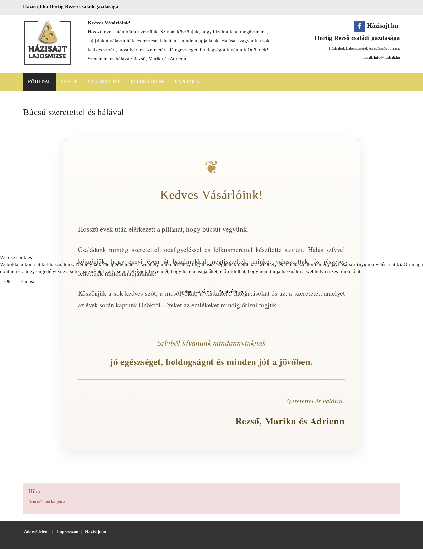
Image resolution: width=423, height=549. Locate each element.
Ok (7, 281)
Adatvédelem (232, 291)
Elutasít (28, 281)
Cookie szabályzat (196, 291)
